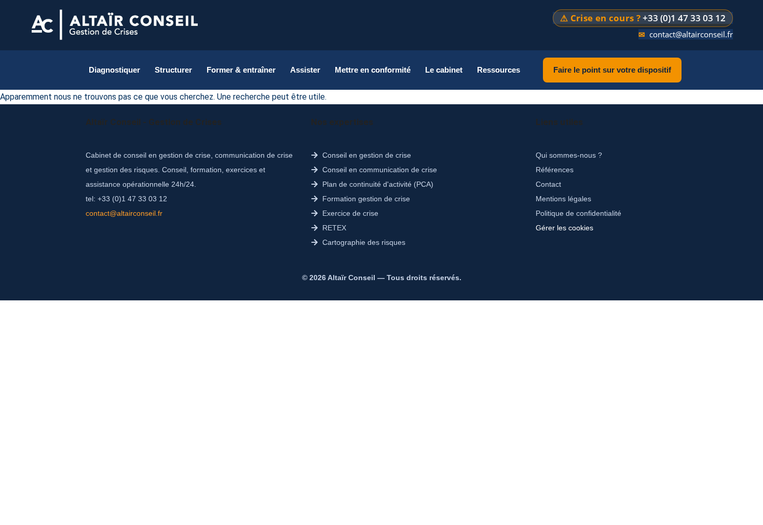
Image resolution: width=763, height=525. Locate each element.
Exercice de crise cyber (397, 214)
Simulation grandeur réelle (404, 192)
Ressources (498, 69)
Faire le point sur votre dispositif (612, 69)
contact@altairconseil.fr (691, 34)
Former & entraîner (241, 69)
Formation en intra (245, 169)
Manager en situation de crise (264, 192)
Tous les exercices (388, 146)
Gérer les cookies (564, 228)
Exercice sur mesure (393, 169)
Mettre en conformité (373, 69)
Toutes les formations (250, 146)
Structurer (173, 69)
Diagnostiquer (114, 69)
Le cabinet (443, 69)
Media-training (238, 260)
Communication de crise (255, 237)
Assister (305, 69)
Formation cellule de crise (258, 214)
